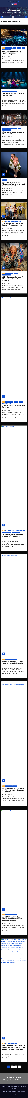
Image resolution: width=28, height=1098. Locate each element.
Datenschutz (8, 1091)
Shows (19, 128)
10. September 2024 (8, 794)
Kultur (11, 91)
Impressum (23, 1091)
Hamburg (11, 273)
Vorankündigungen (6, 274)
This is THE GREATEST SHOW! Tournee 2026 (13, 94)
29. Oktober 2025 (8, 56)
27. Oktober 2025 (8, 97)
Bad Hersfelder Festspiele (15, 530)
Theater (9, 532)
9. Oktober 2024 (8, 538)
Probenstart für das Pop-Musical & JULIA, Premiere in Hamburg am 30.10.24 (13, 790)
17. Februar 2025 (8, 188)
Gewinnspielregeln (16, 1091)
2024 (3, 221)
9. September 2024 (8, 1052)
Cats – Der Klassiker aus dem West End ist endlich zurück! (12, 662)
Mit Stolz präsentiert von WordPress (9, 1086)
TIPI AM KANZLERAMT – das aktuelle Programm (12, 53)
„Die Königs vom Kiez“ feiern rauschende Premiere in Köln (12, 224)
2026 (3, 91)
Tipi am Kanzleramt (6, 49)
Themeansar (14, 1088)
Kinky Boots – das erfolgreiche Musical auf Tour (13, 133)
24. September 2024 (8, 665)
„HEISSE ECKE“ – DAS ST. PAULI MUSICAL (13, 407)
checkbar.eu (14, 10)
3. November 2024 (8, 228)
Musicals (15, 91)
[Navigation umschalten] (13, 17)
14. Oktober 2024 (8, 283)
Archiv (7, 91)
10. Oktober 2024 (8, 410)
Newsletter (12, 1094)
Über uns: (17, 1094)
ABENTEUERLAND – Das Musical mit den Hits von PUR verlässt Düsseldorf (12, 919)
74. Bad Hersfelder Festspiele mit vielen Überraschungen (12, 535)
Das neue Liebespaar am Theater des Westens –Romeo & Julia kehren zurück (13, 184)
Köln (10, 221)
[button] (23, 16)
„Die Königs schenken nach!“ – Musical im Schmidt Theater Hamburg (13, 279)
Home (4, 1091)
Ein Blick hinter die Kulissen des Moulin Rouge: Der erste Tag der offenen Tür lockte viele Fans (13, 1047)
